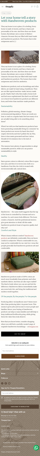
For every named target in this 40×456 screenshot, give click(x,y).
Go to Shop (20, 334)
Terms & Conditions (8, 446)
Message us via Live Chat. (9, 415)
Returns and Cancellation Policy (19, 442)
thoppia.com (33, 327)
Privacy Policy (16, 446)
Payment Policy (32, 442)
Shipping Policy (7, 442)
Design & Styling (6, 13)
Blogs (3, 373)
